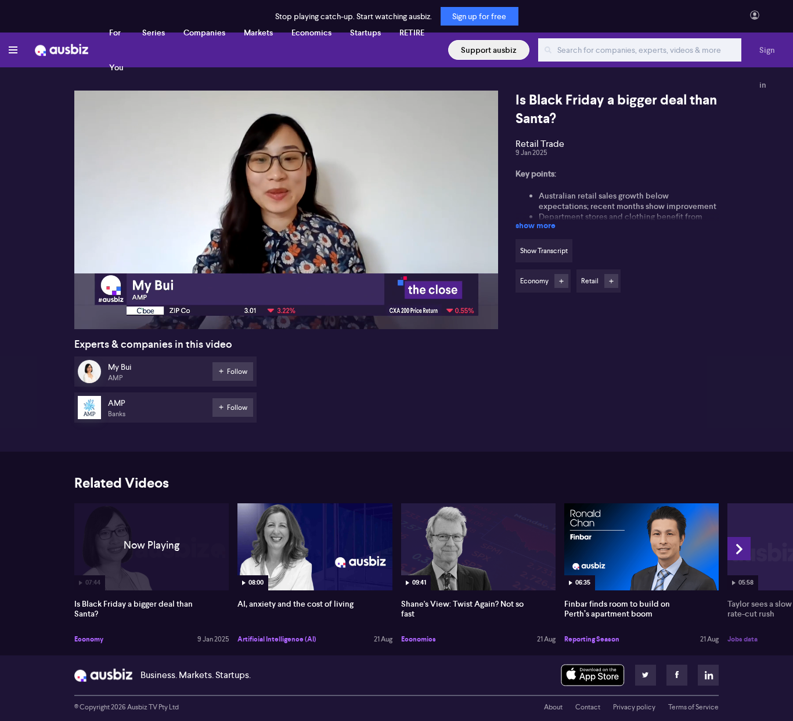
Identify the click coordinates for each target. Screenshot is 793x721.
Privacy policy (634, 707)
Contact (587, 707)
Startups (365, 32)
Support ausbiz (489, 50)
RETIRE (411, 32)
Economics (311, 32)
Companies (204, 32)
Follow (561, 281)
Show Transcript (544, 250)
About (553, 707)
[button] (289, 213)
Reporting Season (591, 639)
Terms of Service (693, 707)
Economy (88, 639)
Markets (258, 32)
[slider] (286, 287)
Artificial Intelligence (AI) (276, 639)
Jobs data (742, 639)
